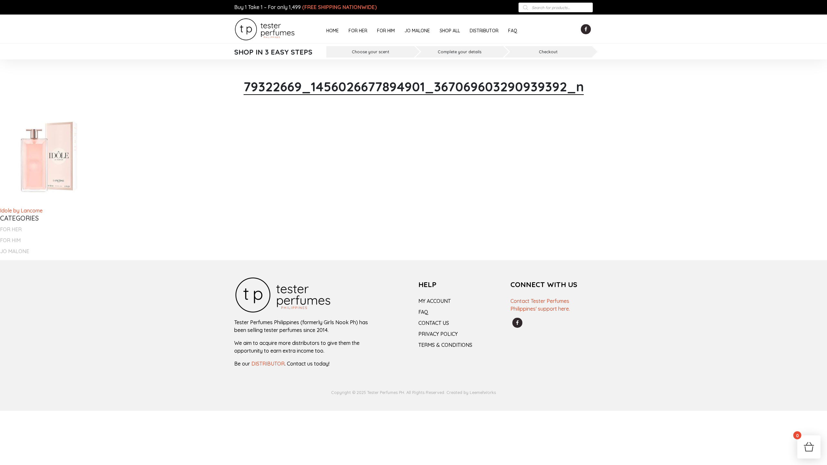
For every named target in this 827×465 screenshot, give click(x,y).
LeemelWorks (483, 392)
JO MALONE (417, 31)
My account (434, 301)
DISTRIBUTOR (484, 31)
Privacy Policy (438, 334)
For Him (10, 240)
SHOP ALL (450, 31)
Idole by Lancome (21, 210)
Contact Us (433, 323)
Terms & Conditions (445, 345)
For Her (11, 229)
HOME (332, 31)
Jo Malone (14, 251)
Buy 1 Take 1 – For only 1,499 (305, 7)
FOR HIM (386, 31)
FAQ (512, 31)
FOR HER (358, 31)
